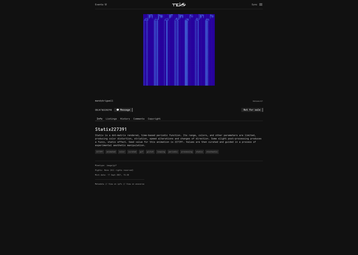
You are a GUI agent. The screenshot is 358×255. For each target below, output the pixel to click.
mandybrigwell (104, 100)
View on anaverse (135, 184)
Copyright (154, 118)
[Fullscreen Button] (176, 89)
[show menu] (261, 4)
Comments (139, 118)
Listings (111, 118)
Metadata (99, 184)
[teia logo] (179, 4)
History (125, 118)
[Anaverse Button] (182, 89)
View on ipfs (115, 184)
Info (99, 118)
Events (99, 4)
